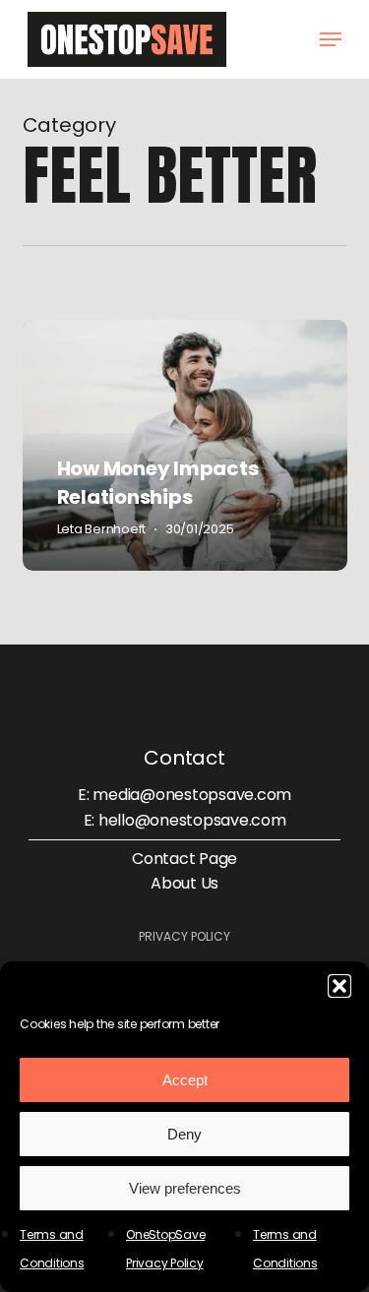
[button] (339, 986)
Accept (185, 1080)
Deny (184, 1134)
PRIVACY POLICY (184, 936)
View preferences (185, 1188)
